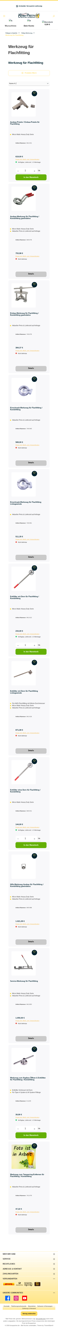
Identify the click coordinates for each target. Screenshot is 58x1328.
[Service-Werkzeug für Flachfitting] (23, 963)
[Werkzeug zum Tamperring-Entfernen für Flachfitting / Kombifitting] (23, 1156)
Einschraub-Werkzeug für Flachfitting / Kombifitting (26, 409)
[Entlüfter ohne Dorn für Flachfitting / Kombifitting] (23, 772)
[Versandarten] (22, 1284)
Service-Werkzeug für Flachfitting (24, 981)
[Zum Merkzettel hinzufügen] (34, 93)
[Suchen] (54, 16)
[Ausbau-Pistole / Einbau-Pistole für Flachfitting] (23, 104)
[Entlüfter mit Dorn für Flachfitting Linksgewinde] (23, 673)
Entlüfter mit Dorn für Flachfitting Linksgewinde (24, 692)
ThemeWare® (48, 1325)
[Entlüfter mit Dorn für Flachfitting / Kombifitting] (23, 578)
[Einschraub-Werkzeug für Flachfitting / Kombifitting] (23, 390)
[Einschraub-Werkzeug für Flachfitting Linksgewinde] (23, 484)
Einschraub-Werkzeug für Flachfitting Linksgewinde (25, 503)
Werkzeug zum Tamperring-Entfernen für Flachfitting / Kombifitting (27, 1175)
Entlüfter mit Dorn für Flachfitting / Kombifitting (24, 597)
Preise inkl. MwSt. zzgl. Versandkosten (27, 159)
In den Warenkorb (31, 177)
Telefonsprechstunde (18, 1306)
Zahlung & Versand (29, 1308)
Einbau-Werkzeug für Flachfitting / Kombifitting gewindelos (24, 314)
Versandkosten (41, 1319)
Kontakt (6, 1306)
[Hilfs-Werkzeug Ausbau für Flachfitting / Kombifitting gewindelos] (23, 866)
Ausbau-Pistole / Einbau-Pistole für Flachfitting (25, 123)
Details (31, 274)
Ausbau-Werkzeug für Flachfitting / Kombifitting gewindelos (24, 217)
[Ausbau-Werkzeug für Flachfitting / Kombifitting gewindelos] (23, 198)
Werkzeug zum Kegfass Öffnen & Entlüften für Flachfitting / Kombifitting (28, 1079)
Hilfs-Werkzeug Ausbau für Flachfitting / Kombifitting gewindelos (26, 885)
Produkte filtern (31, 73)
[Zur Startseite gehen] (29, 15)
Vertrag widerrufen (29, 1313)
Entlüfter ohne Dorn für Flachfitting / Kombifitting (25, 791)
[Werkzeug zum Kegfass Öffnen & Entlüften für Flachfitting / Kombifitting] (23, 1060)
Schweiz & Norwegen (44, 1306)
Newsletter (32, 1306)
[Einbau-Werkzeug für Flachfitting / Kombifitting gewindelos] (23, 295)
